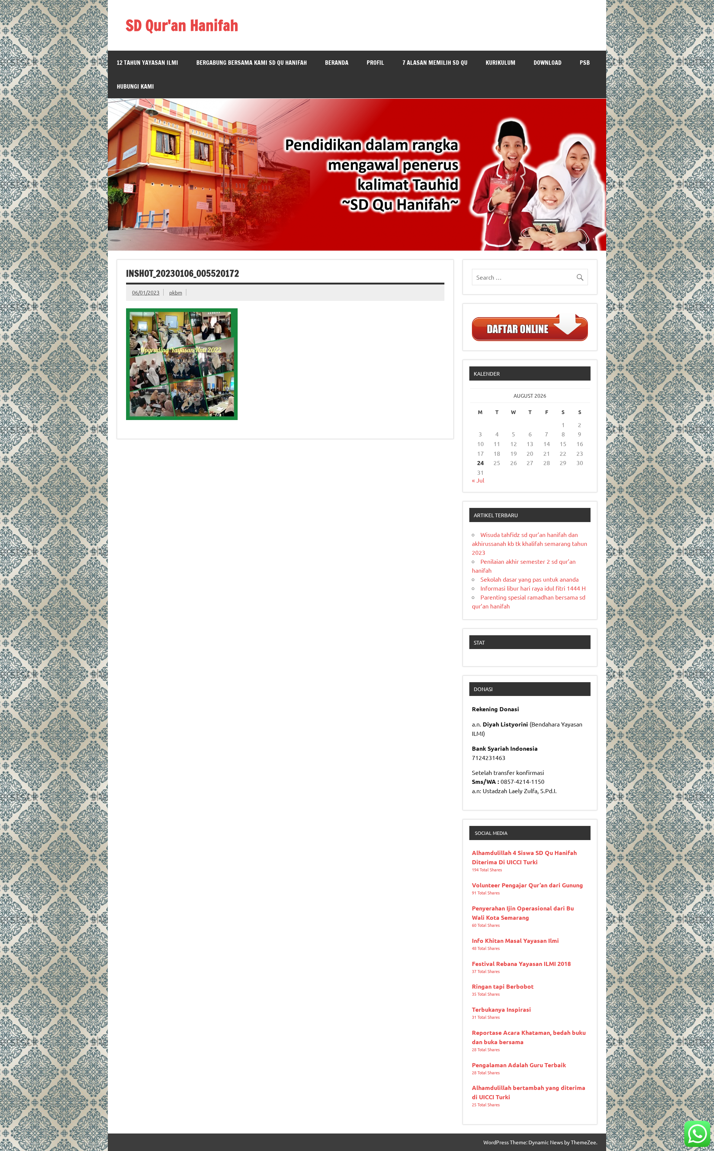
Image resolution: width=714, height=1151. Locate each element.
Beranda (336, 62)
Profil (375, 62)
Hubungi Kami (135, 86)
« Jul (478, 480)
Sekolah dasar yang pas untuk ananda (529, 579)
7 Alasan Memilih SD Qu (434, 62)
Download (548, 62)
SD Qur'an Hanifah (182, 25)
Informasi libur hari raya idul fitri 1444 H (533, 588)
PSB (585, 62)
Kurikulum (500, 62)
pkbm (175, 292)
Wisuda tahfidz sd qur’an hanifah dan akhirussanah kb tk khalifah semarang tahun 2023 (529, 543)
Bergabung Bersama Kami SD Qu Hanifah (251, 62)
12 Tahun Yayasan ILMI (147, 62)
